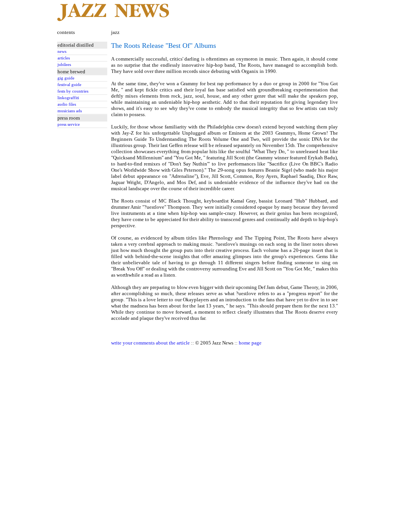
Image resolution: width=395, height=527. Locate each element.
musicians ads (69, 111)
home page (250, 343)
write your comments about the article (150, 343)
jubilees (64, 64)
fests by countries (72, 91)
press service (68, 124)
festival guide (69, 85)
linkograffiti (68, 98)
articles (63, 58)
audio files (66, 104)
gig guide (65, 78)
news (61, 51)
